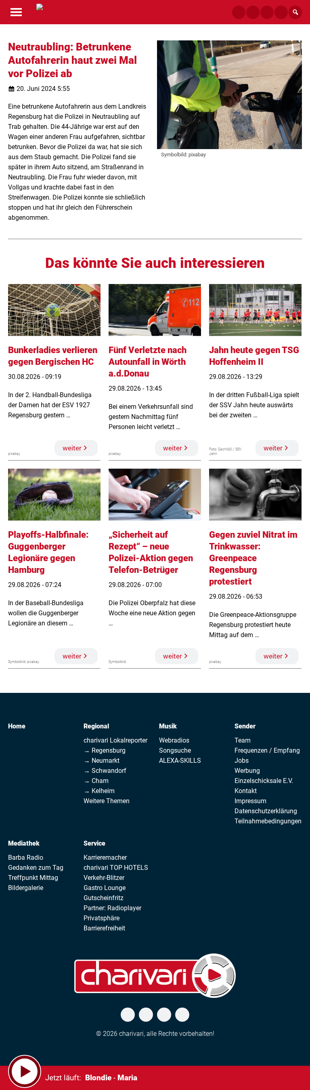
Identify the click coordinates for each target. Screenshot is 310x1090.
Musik (168, 726)
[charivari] (39, 11)
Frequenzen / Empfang (267, 750)
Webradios (174, 740)
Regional (96, 726)
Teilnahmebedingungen (268, 821)
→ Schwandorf (105, 770)
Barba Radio (25, 857)
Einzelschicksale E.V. (264, 781)
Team (243, 740)
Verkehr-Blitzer (104, 878)
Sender (245, 726)
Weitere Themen (107, 801)
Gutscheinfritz (104, 898)
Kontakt (246, 791)
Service (94, 843)
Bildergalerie (25, 888)
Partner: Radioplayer (112, 908)
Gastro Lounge (105, 888)
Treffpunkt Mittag (33, 878)
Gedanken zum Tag (35, 867)
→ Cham (96, 781)
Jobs (242, 760)
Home (16, 726)
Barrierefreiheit (104, 928)
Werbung (247, 770)
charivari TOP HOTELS (116, 867)
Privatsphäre (101, 918)
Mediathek (24, 843)
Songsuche (175, 750)
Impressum (250, 801)
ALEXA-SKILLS (180, 760)
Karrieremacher (105, 857)
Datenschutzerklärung (266, 811)
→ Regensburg (105, 750)
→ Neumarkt (101, 760)
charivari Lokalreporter (115, 740)
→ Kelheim (99, 791)
